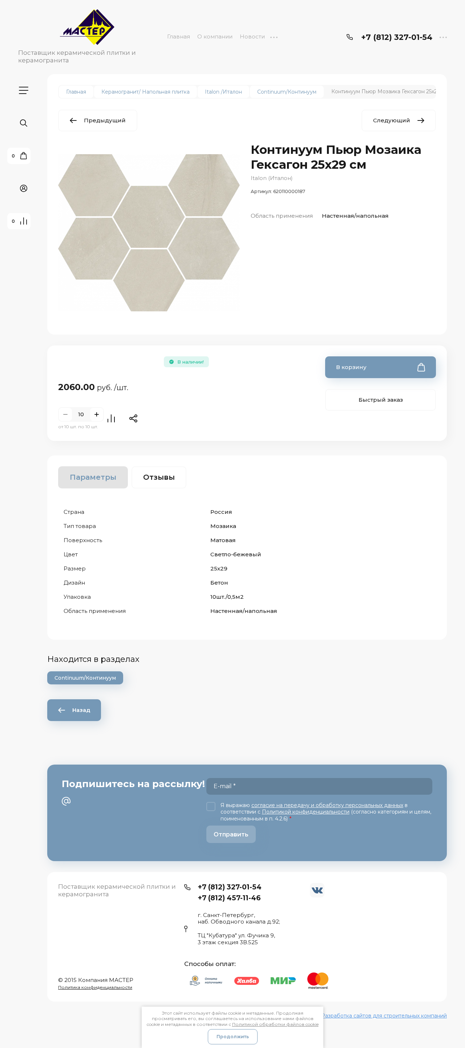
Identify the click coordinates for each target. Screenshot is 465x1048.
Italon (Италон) (272, 178)
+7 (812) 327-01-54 (396, 37)
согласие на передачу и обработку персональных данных (327, 805)
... (273, 36)
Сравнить (111, 418)
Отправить (231, 834)
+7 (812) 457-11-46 (229, 898)
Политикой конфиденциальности (305, 811)
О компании (214, 36)
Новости (252, 36)
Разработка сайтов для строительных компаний (384, 1015)
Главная (178, 36)
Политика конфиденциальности (95, 987)
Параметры (93, 477)
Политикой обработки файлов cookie (275, 1024)
